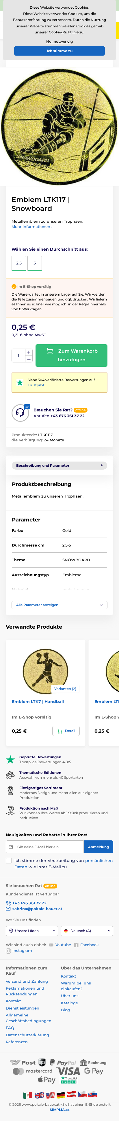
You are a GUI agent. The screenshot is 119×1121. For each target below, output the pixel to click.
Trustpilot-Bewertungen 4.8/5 (45, 762)
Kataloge (69, 1003)
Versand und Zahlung (27, 981)
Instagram (22, 950)
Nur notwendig (59, 41)
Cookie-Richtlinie (64, 32)
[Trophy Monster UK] (39, 1095)
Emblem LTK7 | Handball (38, 701)
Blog (65, 1009)
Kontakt (13, 1001)
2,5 (19, 263)
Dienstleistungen (22, 1008)
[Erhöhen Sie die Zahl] (28, 352)
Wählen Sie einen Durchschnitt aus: (50, 249)
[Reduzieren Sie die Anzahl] (28, 359)
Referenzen (17, 1041)
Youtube (63, 944)
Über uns (70, 995)
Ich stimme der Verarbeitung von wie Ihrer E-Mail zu (63, 863)
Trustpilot (36, 385)
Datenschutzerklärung (27, 1035)
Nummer (18, 355)
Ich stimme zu (59, 51)
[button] (59, 605)
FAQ (10, 1027)
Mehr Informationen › (32, 226)
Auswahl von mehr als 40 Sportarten (51, 777)
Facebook (89, 944)
